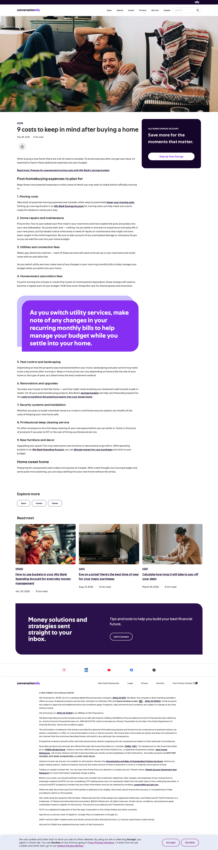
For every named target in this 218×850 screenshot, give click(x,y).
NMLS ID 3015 (119, 697)
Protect (142, 10)
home (20, 123)
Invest (131, 10)
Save (109, 10)
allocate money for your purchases (93, 449)
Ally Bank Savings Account (69, 205)
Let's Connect (121, 636)
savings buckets (90, 392)
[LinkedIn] (86, 670)
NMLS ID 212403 (64, 712)
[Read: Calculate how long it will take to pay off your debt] (172, 544)
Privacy (144, 683)
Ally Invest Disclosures (108, 683)
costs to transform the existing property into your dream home (56, 396)
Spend (120, 10)
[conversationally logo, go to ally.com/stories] (28, 10)
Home (55, 503)
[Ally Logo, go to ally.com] (197, 2)
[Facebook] (131, 670)
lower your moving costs (120, 202)
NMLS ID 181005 (153, 701)
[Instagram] (64, 670)
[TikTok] (154, 670)
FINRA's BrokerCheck (55, 749)
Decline (190, 842)
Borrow (155, 10)
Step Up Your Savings (171, 156)
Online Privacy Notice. (70, 845)
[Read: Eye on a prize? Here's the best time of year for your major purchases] (109, 544)
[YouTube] (109, 670)
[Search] (198, 10)
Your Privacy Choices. (101, 842)
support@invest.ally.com (146, 784)
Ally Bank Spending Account (48, 449)
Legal (130, 683)
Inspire (167, 10)
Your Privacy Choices (182, 683)
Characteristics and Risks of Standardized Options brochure (134, 761)
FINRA (128, 746)
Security (160, 683)
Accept (171, 842)
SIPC (134, 746)
